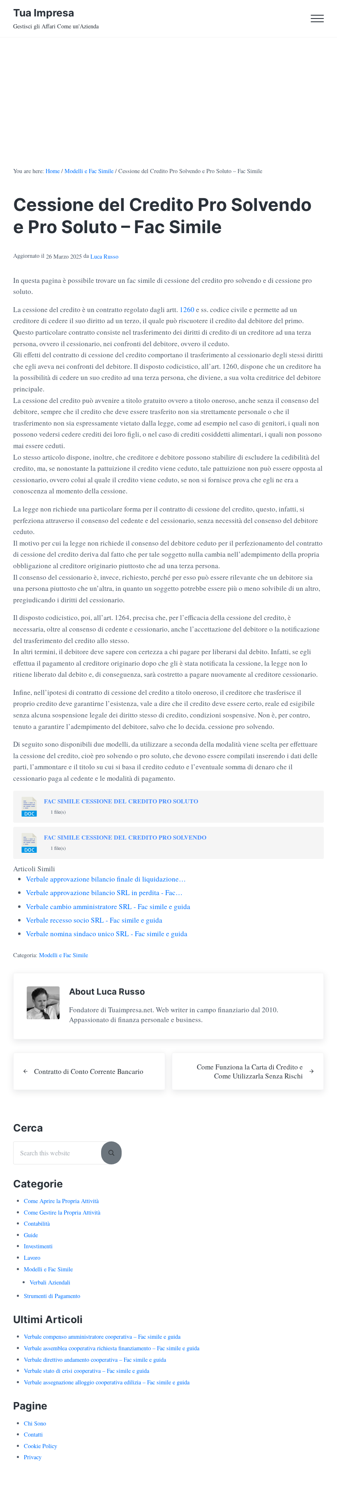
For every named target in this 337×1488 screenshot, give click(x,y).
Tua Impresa (43, 13)
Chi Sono (35, 1423)
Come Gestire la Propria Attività (62, 1212)
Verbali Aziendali (50, 1282)
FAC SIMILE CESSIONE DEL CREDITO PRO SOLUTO (121, 801)
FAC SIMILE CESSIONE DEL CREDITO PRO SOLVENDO (125, 837)
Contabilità (37, 1223)
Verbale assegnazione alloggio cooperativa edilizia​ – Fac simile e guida (106, 1382)
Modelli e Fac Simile (63, 955)
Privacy (33, 1457)
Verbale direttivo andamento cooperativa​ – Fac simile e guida (95, 1359)
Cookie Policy (40, 1446)
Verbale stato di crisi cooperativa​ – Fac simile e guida (86, 1371)
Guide (31, 1235)
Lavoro (32, 1257)
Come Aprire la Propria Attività (61, 1201)
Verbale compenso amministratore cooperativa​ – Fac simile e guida (102, 1336)
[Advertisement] (168, 99)
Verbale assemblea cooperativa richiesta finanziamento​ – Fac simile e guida (111, 1348)
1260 (187, 309)
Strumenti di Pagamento (52, 1296)
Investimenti (38, 1246)
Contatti (33, 1434)
